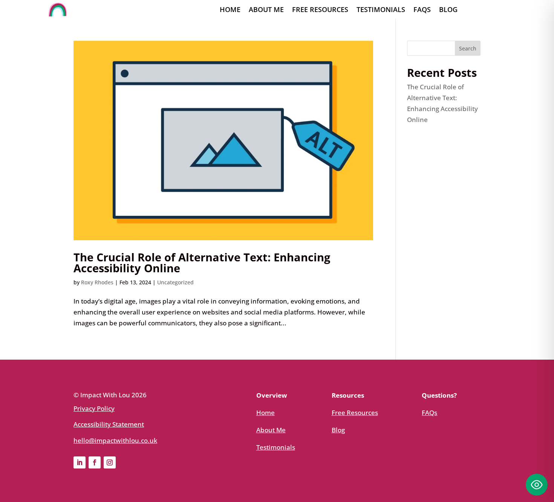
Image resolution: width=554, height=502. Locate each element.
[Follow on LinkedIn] (79, 462)
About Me (266, 10)
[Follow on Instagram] (110, 462)
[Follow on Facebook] (95, 462)
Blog (448, 10)
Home (230, 10)
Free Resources (320, 10)
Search (467, 48)
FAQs (422, 10)
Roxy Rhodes (97, 282)
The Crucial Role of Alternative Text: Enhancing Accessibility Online (201, 262)
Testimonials (381, 10)
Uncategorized (175, 282)
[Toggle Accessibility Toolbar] (536, 484)
